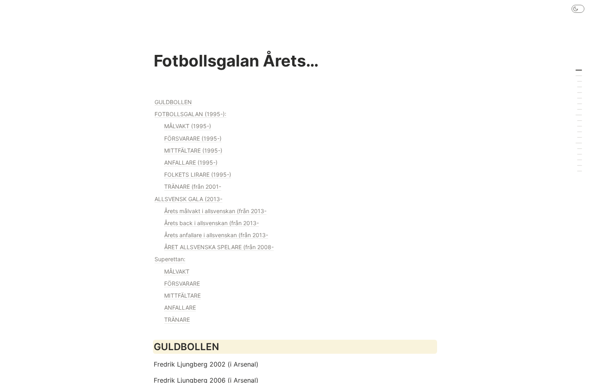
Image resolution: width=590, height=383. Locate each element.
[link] (295, 102)
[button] (578, 9)
